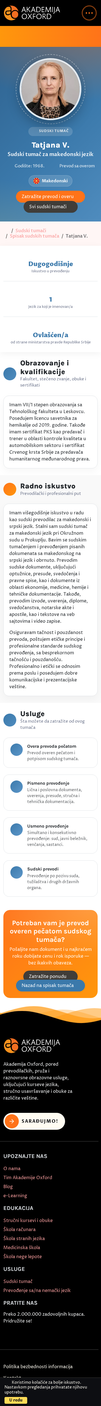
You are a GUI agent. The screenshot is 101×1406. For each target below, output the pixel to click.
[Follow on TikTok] (33, 1334)
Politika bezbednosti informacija (38, 1367)
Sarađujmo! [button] (40, 1121)
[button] (89, 13)
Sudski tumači (30, 231)
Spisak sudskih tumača (34, 236)
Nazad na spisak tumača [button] (48, 985)
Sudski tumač (18, 1281)
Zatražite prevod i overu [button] (48, 197)
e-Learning (15, 1196)
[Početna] (6, 231)
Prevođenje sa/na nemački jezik (37, 1290)
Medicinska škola (21, 1248)
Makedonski (55, 181)
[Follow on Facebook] (7, 1334)
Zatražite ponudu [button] (47, 976)
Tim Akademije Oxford (27, 1178)
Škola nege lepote (22, 1257)
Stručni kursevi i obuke (28, 1221)
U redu (15, 1400)
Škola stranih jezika (24, 1239)
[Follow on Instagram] (20, 1334)
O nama (11, 1169)
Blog (8, 1187)
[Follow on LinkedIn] (72, 1334)
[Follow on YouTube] (46, 1334)
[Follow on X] (59, 1334)
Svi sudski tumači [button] (47, 207)
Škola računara (19, 1230)
